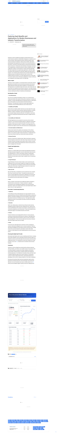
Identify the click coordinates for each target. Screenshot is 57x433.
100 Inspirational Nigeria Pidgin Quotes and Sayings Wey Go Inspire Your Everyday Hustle (44, 72)
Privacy (24, 428)
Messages (23, 421)
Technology (32, 422)
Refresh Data (33, 300)
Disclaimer (28, 428)
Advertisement (35, 426)
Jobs (12, 421)
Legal (15, 421)
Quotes (41, 421)
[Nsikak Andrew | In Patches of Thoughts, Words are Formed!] (16, 1)
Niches (31, 421)
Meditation (19, 421)
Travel (39, 422)
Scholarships (14, 422)
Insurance (9, 421)
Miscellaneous (12, 34)
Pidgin (34, 421)
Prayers (38, 421)
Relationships (9, 422)
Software (23, 422)
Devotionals (42, 426)
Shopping (19, 422)
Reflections (45, 421)
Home (8, 34)
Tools (35, 422)
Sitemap (28, 429)
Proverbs (42, 429)
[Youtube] (43, 1)
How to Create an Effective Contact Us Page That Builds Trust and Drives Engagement (44, 87)
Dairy (39, 426)
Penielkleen (34, 429)
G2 (16, 241)
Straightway (10, 397)
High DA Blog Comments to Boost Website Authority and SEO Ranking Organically (44, 76)
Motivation (27, 421)
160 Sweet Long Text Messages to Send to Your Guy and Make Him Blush (44, 57)
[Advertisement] (28, 11)
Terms (24, 429)
